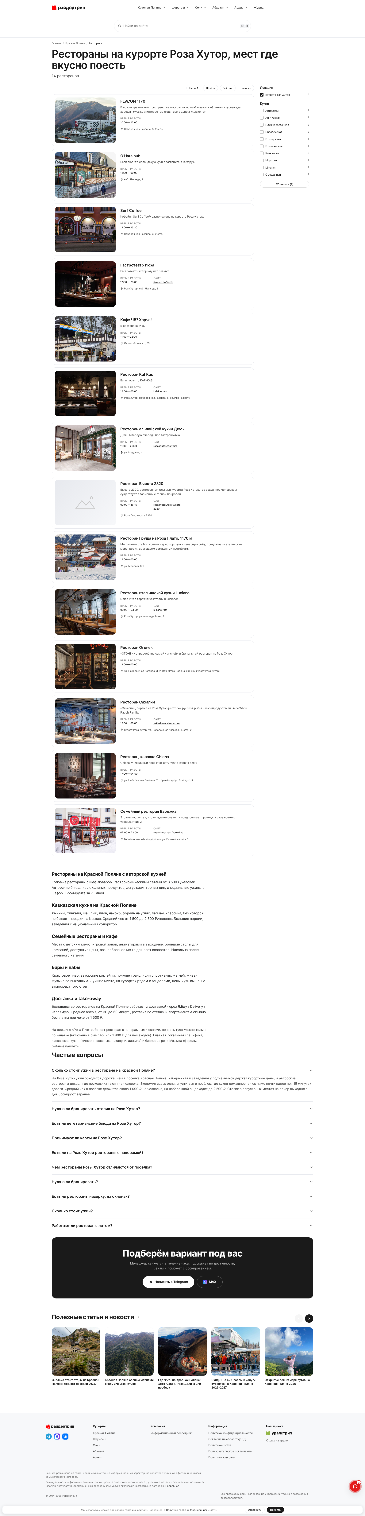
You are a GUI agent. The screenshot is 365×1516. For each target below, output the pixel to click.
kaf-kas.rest (160, 391)
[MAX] (57, 1436)
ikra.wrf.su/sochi (163, 282)
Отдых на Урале (277, 1440)
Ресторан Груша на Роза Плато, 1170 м (156, 538)
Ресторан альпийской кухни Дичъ (152, 429)
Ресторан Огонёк (136, 647)
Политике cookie (176, 1509)
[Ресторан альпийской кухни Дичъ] (85, 448)
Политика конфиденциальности (230, 1433)
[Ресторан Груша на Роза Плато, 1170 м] (85, 557)
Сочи (200, 7)
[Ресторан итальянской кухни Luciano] (85, 612)
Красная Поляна (151, 7)
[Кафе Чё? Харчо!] (85, 339)
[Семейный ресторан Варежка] (85, 830)
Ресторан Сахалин (137, 702)
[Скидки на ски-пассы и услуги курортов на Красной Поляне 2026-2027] (235, 1351)
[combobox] (182, 26)
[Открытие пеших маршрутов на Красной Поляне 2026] (289, 1351)
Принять (275, 1509)
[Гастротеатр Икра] (85, 284)
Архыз (240, 7)
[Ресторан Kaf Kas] (85, 393)
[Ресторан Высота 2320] (85, 502)
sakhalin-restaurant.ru (166, 723)
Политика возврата (221, 1457)
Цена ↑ (193, 88)
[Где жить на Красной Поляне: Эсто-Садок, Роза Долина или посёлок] (182, 1351)
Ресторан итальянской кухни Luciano (155, 593)
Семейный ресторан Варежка (148, 811)
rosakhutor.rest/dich (165, 445)
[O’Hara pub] (85, 175)
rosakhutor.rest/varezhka (168, 832)
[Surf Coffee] (85, 229)
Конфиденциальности (203, 1509)
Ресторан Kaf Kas (136, 374)
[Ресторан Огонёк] (85, 666)
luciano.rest (160, 609)
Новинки (245, 88)
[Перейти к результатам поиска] (119, 26)
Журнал (259, 7)
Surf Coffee (131, 210)
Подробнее (172, 1485)
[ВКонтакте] (65, 1436)
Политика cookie (219, 1445)
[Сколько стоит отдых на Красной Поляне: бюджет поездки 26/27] (76, 1351)
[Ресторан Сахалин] (85, 721)
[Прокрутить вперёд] (309, 1318)
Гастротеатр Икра (137, 265)
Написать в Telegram (171, 1282)
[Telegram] (49, 1436)
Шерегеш (179, 7)
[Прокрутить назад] (299, 1318)
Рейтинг (228, 88)
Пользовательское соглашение (230, 1451)
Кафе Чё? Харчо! (136, 320)
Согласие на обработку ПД (227, 1439)
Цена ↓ (210, 88)
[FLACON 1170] (85, 120)
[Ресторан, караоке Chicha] (85, 775)
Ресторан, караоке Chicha (144, 756)
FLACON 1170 (132, 101)
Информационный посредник (171, 1433)
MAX (212, 1282)
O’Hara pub (130, 156)
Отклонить (254, 1509)
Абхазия (220, 7)
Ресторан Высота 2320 (141, 483)
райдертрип (62, 1426)
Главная (56, 43)
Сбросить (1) (284, 184)
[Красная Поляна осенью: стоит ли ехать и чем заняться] (129, 1351)
